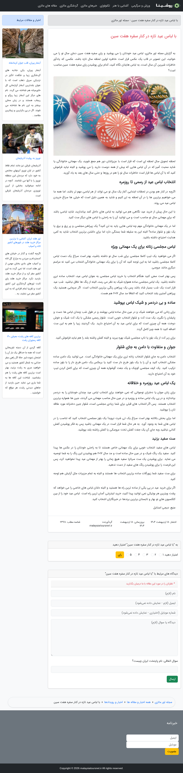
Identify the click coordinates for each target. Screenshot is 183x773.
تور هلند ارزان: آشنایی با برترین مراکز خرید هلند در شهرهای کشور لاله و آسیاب (24, 242)
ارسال (172, 679)
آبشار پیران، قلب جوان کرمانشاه (25, 63)
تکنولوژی (105, 5)
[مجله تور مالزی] (167, 5)
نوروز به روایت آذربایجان (28, 158)
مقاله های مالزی (47, 5)
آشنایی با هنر (120, 5)
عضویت (171, 751)
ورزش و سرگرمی (140, 5)
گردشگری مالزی (69, 5)
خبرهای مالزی (89, 5)
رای (120, 554)
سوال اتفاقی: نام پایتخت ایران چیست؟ (155, 661)
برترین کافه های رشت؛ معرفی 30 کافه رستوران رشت (24, 338)
